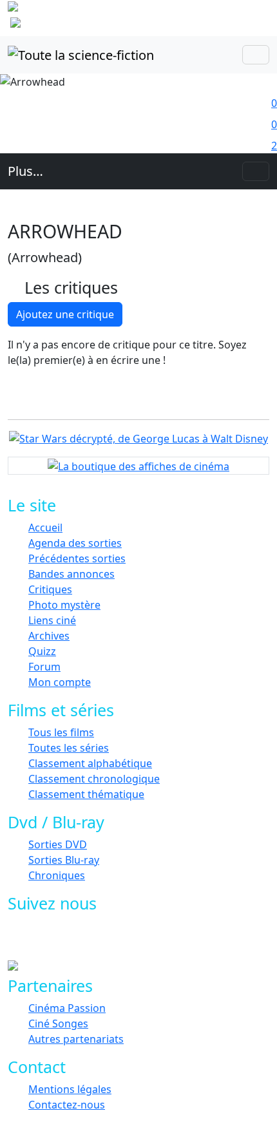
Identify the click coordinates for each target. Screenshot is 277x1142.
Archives (49, 636)
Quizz (42, 651)
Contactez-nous (66, 1105)
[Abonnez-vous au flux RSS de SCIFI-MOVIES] (127, 940)
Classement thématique (86, 794)
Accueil (45, 527)
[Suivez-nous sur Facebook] (40, 940)
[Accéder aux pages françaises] (76, 9)
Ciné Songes (58, 1023)
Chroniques (56, 875)
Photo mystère (64, 605)
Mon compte (59, 682)
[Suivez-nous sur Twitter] (69, 940)
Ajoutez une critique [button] (65, 314)
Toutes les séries (68, 748)
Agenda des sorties (75, 543)
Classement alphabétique (90, 763)
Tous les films (61, 732)
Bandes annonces (71, 574)
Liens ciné (52, 620)
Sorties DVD (57, 844)
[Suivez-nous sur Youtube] (98, 940)
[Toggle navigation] (255, 54)
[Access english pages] (56, 25)
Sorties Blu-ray (63, 860)
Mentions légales (69, 1089)
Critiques (50, 589)
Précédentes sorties (77, 558)
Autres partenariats (76, 1039)
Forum (44, 667)
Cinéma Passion (67, 1008)
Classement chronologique (94, 779)
